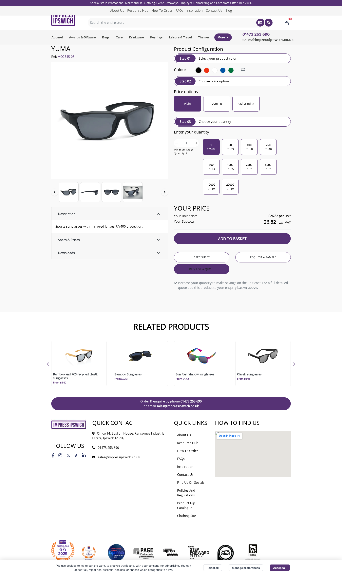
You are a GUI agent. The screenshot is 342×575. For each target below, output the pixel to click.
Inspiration (194, 10)
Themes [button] (204, 37)
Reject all (213, 567)
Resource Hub (137, 10)
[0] (286, 22)
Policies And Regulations (186, 492)
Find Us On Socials (190, 482)
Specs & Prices (69, 240)
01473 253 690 (191, 401)
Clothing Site (186, 516)
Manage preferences (246, 567)
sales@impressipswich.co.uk (268, 40)
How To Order (162, 10)
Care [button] (119, 37)
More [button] (221, 37)
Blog (228, 10)
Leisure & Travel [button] (180, 37)
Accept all (279, 567)
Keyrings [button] (156, 37)
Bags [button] (105, 37)
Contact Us (214, 10)
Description (66, 214)
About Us (117, 10)
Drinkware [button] (136, 37)
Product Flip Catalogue (186, 505)
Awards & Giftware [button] (82, 37)
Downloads (66, 253)
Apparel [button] (57, 37)
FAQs (179, 10)
